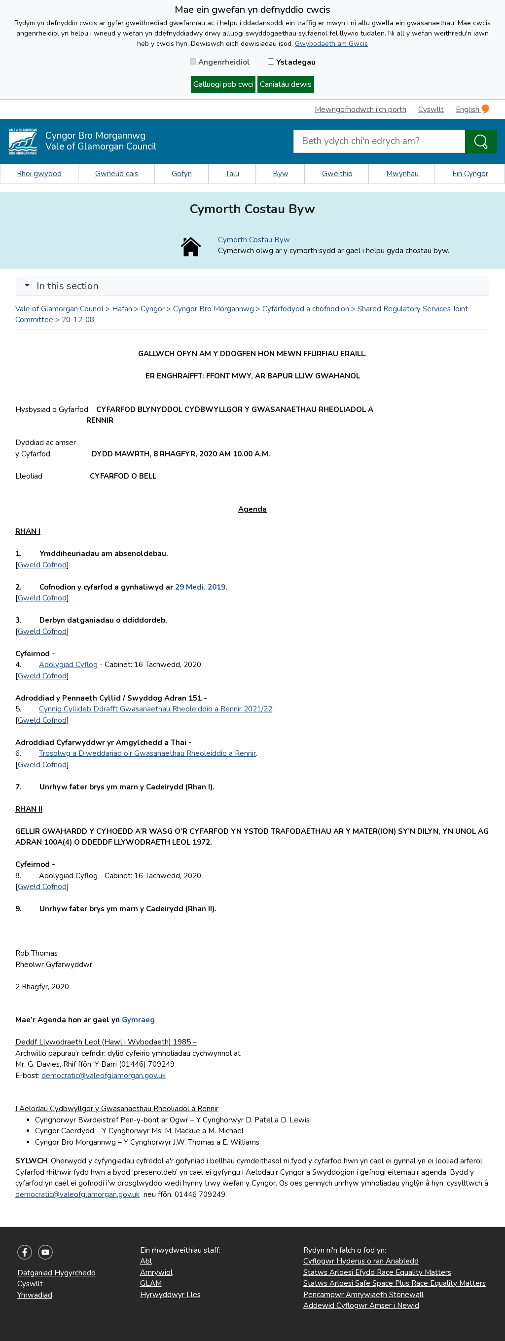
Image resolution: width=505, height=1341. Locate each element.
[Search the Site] (481, 141)
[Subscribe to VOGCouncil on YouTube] (45, 1252)
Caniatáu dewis (286, 84)
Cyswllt (431, 109)
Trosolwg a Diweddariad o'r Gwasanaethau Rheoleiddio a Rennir (147, 753)
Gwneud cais (116, 174)
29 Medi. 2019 (200, 587)
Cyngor (153, 309)
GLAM (151, 1283)
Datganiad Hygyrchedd (56, 1273)
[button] (27, 286)
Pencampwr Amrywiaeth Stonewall (363, 1295)
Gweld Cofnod (42, 565)
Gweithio (337, 174)
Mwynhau (402, 174)
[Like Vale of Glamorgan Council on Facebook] (24, 1252)
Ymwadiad (34, 1295)
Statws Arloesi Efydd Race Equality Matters (377, 1272)
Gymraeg (138, 1020)
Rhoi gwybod (39, 174)
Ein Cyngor (470, 174)
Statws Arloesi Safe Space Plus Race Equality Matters (394, 1283)
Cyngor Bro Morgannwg (213, 309)
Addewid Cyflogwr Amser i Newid (361, 1305)
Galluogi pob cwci (223, 84)
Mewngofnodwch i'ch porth (360, 109)
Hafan (122, 309)
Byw (281, 174)
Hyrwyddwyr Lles (170, 1295)
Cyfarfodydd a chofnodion (305, 309)
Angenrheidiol (223, 62)
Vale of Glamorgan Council (59, 309)
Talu (232, 174)
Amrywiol (156, 1272)
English (468, 109)
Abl (146, 1261)
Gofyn (182, 174)
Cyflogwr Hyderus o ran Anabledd (361, 1261)
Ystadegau (295, 62)
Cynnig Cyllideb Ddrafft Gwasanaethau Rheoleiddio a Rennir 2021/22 (155, 709)
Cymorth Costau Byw (254, 240)
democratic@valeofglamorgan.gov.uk (103, 1075)
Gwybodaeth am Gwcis (331, 43)
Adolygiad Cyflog (68, 665)
